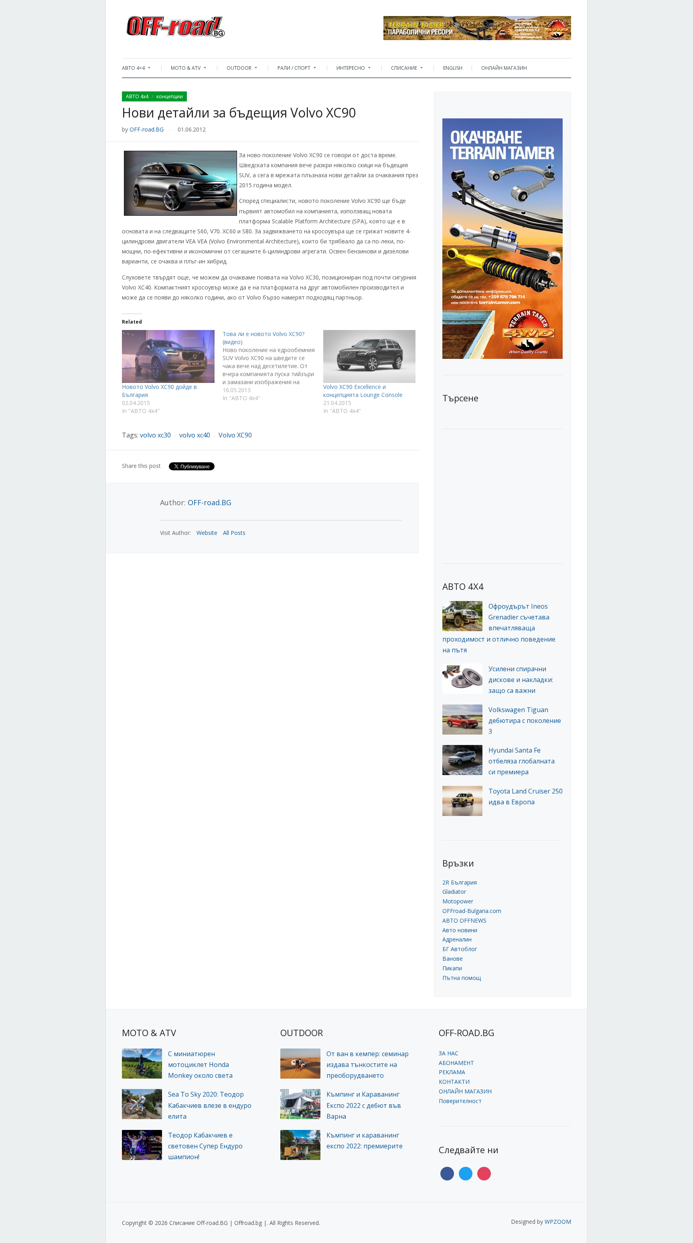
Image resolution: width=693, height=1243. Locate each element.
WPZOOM (558, 1221)
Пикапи (452, 968)
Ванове (452, 958)
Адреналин (457, 939)
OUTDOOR (235, 70)
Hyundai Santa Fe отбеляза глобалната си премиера (521, 761)
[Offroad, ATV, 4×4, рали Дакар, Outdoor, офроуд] (193, 24)
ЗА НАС (448, 1053)
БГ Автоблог (459, 949)
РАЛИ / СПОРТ (290, 70)
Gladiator (454, 891)
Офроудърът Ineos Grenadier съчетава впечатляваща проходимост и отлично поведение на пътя (498, 628)
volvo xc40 (194, 435)
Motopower (457, 901)
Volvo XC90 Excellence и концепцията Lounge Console (363, 391)
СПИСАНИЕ (400, 70)
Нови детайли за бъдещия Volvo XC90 (239, 112)
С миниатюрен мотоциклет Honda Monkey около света (200, 1064)
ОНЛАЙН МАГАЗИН (504, 68)
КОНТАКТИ (454, 1081)
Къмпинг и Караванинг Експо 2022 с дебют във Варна (363, 1105)
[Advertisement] (502, 495)
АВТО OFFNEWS (464, 920)
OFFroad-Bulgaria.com (471, 911)
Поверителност (460, 1101)
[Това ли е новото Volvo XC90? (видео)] (273, 366)
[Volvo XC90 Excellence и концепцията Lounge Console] (369, 356)
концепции (169, 96)
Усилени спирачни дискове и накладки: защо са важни (520, 679)
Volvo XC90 (235, 435)
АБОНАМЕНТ (456, 1063)
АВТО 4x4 (137, 96)
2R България (459, 882)
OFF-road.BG (147, 129)
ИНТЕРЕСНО (346, 70)
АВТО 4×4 (133, 70)
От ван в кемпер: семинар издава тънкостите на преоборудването (367, 1064)
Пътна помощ (461, 978)
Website (207, 532)
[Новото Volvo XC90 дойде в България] (168, 356)
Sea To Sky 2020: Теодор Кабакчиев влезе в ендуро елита (209, 1105)
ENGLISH (452, 68)
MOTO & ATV (182, 70)
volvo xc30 (155, 435)
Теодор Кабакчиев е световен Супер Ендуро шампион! (205, 1146)
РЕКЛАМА (452, 1072)
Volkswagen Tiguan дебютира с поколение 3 (524, 720)
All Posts (234, 532)
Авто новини (459, 930)
